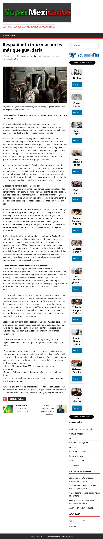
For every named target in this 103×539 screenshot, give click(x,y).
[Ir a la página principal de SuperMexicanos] (37, 21)
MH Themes (68, 536)
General (58, 56)
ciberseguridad (17, 399)
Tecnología (8, 59)
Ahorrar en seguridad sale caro (83, 508)
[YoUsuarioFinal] (84, 56)
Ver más (76, 85)
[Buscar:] (85, 45)
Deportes (73, 438)
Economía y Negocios (45, 56)
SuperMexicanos (25, 56)
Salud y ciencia (76, 456)
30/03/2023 (10, 56)
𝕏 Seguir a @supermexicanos (82, 62)
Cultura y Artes (76, 434)
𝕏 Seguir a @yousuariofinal (81, 417)
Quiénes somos (9, 35)
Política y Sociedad (77, 451)
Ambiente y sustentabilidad (81, 429)
